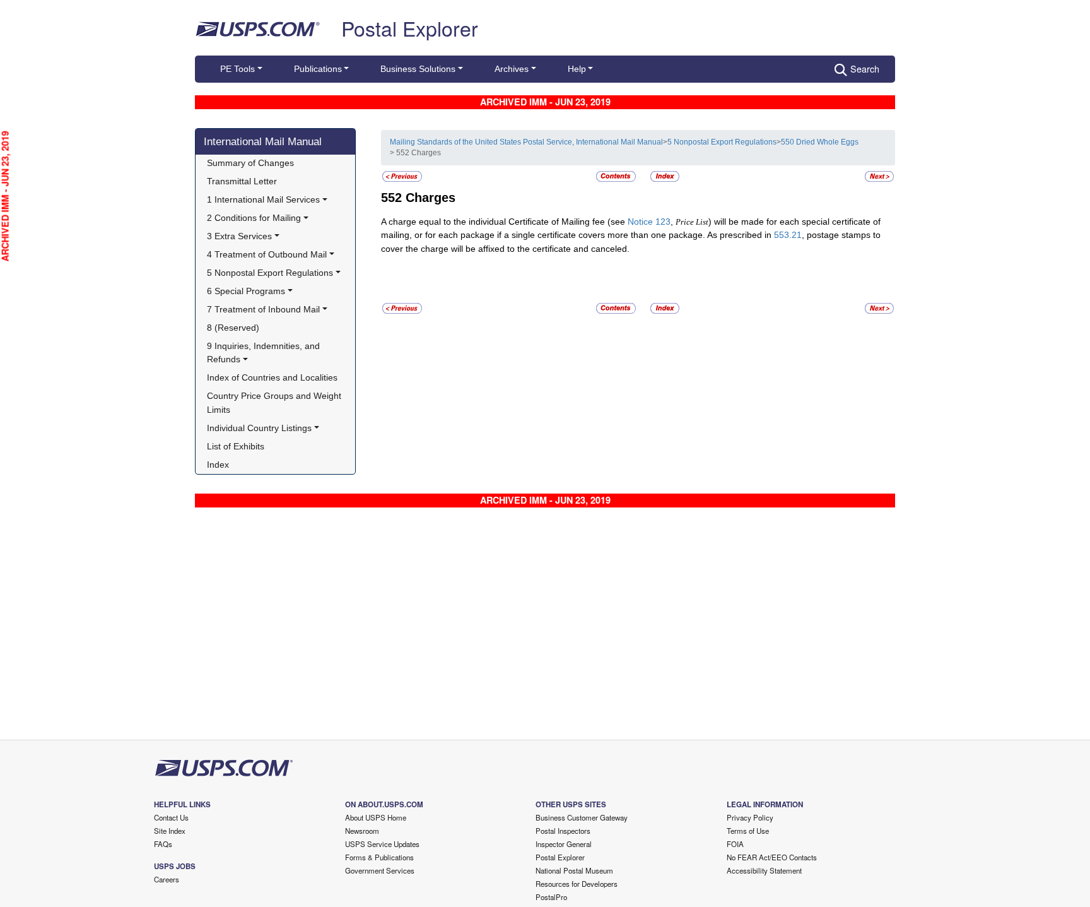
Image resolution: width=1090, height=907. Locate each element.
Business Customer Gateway (582, 817)
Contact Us (171, 817)
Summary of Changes (250, 163)
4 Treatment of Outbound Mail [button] (267, 254)
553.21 (788, 235)
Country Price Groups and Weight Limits (275, 403)
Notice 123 (649, 221)
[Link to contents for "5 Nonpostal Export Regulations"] (617, 175)
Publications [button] (318, 69)
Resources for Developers (577, 884)
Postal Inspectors (563, 831)
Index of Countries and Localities (272, 377)
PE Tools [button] (237, 69)
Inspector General (564, 844)
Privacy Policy (750, 817)
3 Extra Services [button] (239, 236)
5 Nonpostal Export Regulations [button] (270, 273)
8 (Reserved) (233, 328)
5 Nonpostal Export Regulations (721, 142)
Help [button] (577, 69)
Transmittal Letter (242, 181)
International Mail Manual (263, 141)
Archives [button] (512, 69)
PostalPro (551, 897)
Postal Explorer (409, 27)
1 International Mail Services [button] (263, 199)
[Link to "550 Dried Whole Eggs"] (402, 175)
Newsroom (362, 831)
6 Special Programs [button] (246, 291)
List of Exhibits (235, 446)
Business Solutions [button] (417, 69)
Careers (166, 879)
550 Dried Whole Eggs (820, 142)
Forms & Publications (379, 857)
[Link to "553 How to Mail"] (879, 175)
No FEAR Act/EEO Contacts (772, 857)
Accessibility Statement (764, 870)
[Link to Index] (664, 175)
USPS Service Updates (382, 844)
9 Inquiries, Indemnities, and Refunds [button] (264, 353)
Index (218, 464)
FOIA (735, 844)
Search (864, 68)
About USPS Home (375, 817)
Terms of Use (748, 831)
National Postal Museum (574, 870)
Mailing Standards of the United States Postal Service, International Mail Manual (526, 142)
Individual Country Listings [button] (259, 428)
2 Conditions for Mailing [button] (254, 218)
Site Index (169, 831)
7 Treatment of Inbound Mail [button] (263, 309)
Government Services (379, 870)
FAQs (163, 844)
